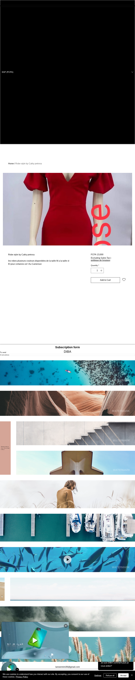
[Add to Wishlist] (124, 279)
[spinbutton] (97, 270)
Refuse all (110, 675)
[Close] (131, 675)
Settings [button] (97, 675)
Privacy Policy (22, 676)
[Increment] (101, 270)
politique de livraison (100, 260)
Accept (123, 675)
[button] (67, 72)
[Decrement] (93, 270)
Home (11, 163)
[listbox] (67, 72)
